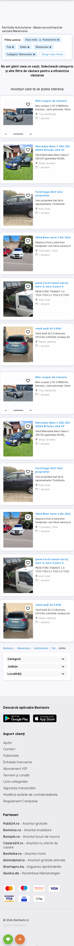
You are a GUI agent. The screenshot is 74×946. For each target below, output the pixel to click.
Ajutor (7, 743)
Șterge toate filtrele (52, 54)
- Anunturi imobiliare (27, 830)
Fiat (9, 47)
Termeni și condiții (16, 775)
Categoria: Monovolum (19, 54)
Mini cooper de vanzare (51, 100)
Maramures (42, 47)
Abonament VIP (15, 769)
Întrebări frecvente (17, 762)
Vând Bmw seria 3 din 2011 (53, 237)
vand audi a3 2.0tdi (48, 328)
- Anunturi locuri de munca (31, 837)
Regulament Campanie (20, 801)
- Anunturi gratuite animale (34, 860)
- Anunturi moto (24, 854)
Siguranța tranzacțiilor (19, 788)
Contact (9, 749)
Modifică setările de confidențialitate (30, 795)
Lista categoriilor (15, 781)
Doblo (23, 47)
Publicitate (11, 756)
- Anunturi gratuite (25, 823)
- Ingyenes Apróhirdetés (32, 867)
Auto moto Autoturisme (40, 40)
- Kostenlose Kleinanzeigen (31, 873)
